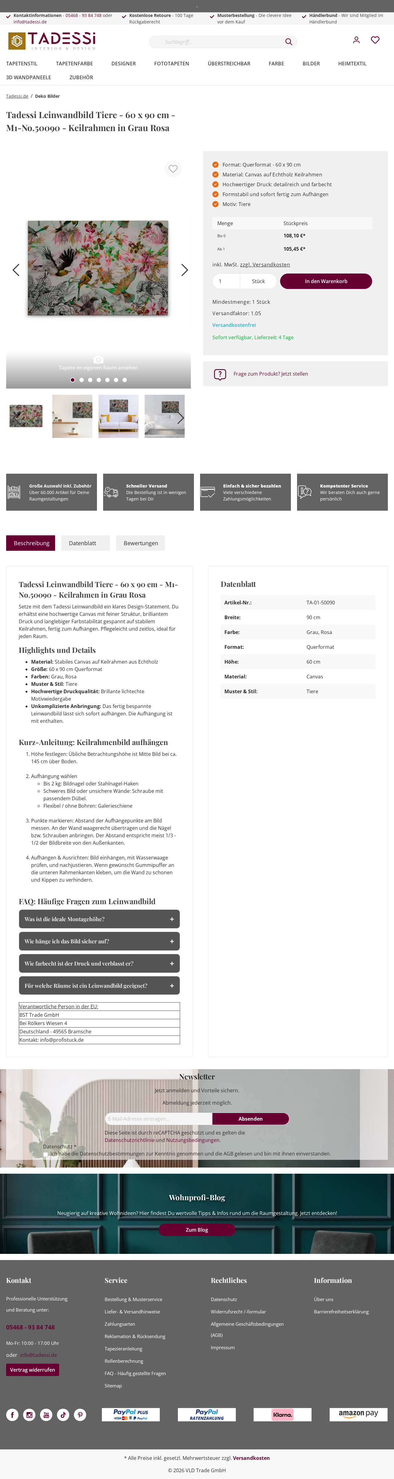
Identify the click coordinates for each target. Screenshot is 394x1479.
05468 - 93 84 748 (84, 15)
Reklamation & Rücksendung (135, 1336)
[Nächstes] (183, 272)
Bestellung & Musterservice (133, 1299)
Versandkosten (251, 1458)
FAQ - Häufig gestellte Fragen (135, 1373)
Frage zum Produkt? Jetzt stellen (271, 373)
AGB (228, 1153)
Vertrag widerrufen (32, 1369)
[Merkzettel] (375, 41)
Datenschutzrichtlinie (130, 1140)
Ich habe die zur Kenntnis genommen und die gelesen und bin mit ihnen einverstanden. (190, 1154)
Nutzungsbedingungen (192, 1140)
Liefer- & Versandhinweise (132, 1311)
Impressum (223, 1347)
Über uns (323, 1299)
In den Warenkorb (326, 281)
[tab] (30, 543)
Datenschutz (224, 1299)
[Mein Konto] (356, 41)
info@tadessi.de (30, 22)
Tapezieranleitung (123, 1348)
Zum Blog (197, 1229)
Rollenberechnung (124, 1361)
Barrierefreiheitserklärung (341, 1311)
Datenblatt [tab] (82, 543)
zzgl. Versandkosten (265, 264)
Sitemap (113, 1385)
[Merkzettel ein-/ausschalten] (173, 168)
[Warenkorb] (390, 35)
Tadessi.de (17, 96)
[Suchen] (289, 42)
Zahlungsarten (120, 1324)
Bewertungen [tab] (141, 543)
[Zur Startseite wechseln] (52, 40)
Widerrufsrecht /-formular (238, 1311)
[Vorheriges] (13, 272)
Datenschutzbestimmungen (112, 1153)
